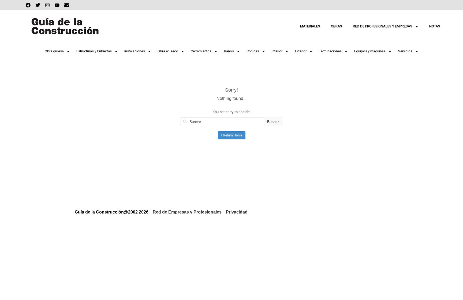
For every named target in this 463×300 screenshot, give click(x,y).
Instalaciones (134, 51)
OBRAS (336, 26)
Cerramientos (201, 51)
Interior (277, 51)
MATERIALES (310, 26)
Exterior (301, 51)
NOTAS (434, 26)
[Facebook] (28, 5)
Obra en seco (168, 51)
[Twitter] (38, 5)
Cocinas (253, 51)
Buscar (273, 122)
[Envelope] (67, 5)
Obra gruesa (54, 51)
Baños (229, 51)
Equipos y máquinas (370, 51)
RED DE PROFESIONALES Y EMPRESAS (382, 26)
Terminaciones (330, 51)
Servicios (405, 51)
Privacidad (237, 212)
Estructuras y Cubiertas (94, 51)
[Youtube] (57, 5)
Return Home (232, 135)
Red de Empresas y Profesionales (187, 212)
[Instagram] (47, 5)
